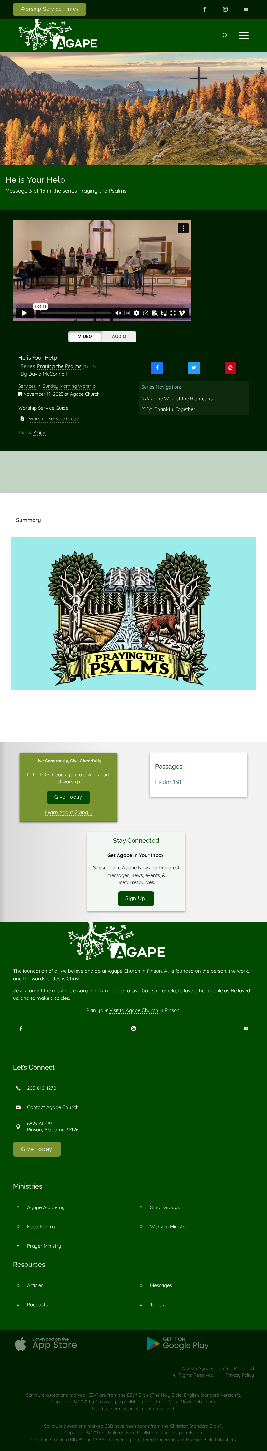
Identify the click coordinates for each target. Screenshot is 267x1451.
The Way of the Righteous (183, 398)
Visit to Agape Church (133, 1010)
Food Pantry (41, 1226)
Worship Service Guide (54, 418)
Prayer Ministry (44, 1246)
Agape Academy (46, 1207)
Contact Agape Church (53, 1107)
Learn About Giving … (68, 812)
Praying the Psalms (59, 366)
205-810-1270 (41, 1088)
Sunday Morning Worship (69, 386)
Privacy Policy (240, 1375)
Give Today (68, 797)
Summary (28, 519)
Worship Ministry (169, 1226)
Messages (161, 1285)
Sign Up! (136, 898)
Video (85, 336)
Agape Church (85, 394)
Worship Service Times (50, 9)
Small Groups (165, 1207)
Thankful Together (174, 409)
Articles (35, 1285)
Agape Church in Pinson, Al (226, 1368)
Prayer (40, 432)
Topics (157, 1304)
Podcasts (37, 1304)
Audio (119, 336)
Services (27, 386)
